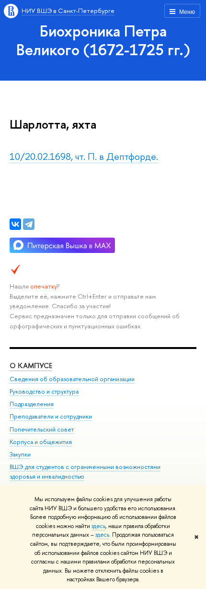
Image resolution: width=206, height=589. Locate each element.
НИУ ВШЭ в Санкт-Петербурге (68, 10)
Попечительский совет (42, 429)
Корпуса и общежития (41, 442)
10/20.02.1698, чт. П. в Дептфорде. (84, 156)
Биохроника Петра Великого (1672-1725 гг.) (103, 40)
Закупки (20, 454)
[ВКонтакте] (15, 224)
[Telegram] (28, 224)
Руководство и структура (44, 391)
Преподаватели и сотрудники (51, 416)
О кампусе (31, 366)
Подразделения (32, 404)
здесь (98, 526)
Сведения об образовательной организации (72, 379)
